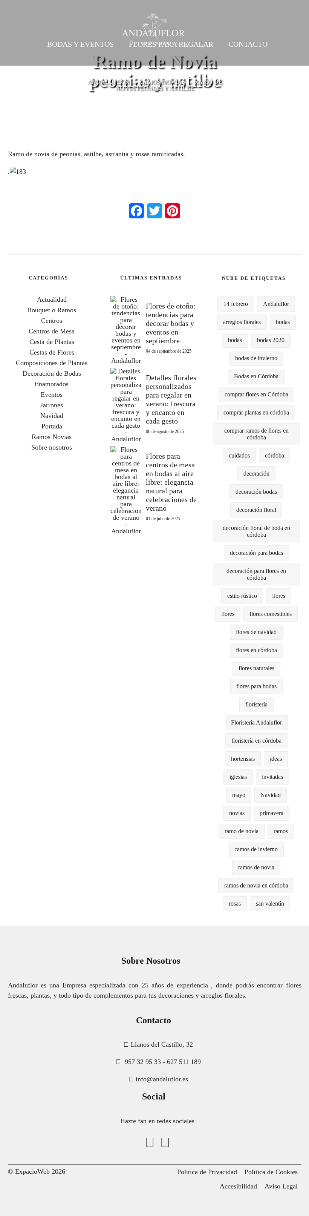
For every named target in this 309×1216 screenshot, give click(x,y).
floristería (256, 704)
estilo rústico (242, 596)
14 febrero (235, 304)
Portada (51, 426)
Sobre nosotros (51, 447)
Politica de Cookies (271, 1172)
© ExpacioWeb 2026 (36, 1171)
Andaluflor (276, 304)
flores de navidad (256, 632)
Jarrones (51, 405)
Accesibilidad (238, 1186)
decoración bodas (256, 491)
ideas (276, 758)
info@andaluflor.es (162, 1079)
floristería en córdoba (256, 740)
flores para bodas (256, 686)
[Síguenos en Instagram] (165, 1142)
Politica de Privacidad (207, 1172)
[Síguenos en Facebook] (149, 1142)
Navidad (51, 415)
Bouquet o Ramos (51, 310)
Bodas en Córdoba (256, 376)
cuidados (239, 455)
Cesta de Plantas (51, 341)
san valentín (270, 903)
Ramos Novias (52, 436)
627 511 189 (184, 1062)
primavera (271, 813)
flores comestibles (270, 614)
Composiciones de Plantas (51, 362)
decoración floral (256, 510)
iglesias (238, 777)
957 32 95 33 (143, 1062)
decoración (256, 473)
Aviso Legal (281, 1186)
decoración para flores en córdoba (256, 574)
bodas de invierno (256, 358)
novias (237, 813)
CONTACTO (248, 44)
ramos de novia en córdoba (256, 885)
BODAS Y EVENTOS (80, 44)
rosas (235, 903)
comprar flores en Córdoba (256, 394)
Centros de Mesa (52, 331)
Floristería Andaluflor (256, 722)
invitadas (272, 777)
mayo (238, 795)
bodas (283, 322)
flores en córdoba (256, 650)
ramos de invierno (256, 849)
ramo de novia (242, 831)
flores (278, 596)
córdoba (274, 455)
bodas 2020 (271, 340)
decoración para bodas (256, 553)
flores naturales (256, 668)
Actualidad (52, 299)
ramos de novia (256, 867)
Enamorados (52, 384)
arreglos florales (242, 322)
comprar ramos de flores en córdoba (256, 434)
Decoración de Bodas (52, 373)
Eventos (52, 394)
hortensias (243, 758)
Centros (51, 320)
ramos (281, 831)
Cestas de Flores (51, 352)
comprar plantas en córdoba (256, 412)
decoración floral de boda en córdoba (256, 531)
